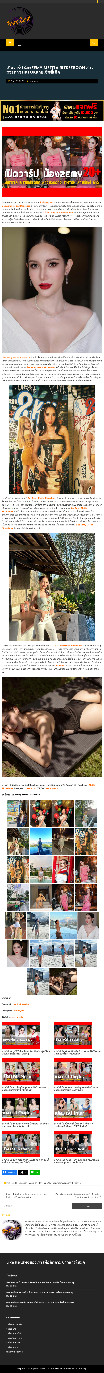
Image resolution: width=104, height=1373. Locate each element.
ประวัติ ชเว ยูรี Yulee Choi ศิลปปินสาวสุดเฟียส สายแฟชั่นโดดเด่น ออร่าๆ (26, 1052)
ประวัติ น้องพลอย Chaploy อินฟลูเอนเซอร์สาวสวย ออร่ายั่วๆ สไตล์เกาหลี (26, 1124)
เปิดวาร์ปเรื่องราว (72, 1182)
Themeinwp (81, 1369)
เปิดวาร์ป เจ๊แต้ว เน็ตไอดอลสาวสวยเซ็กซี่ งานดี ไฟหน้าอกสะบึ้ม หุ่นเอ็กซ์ (77, 1196)
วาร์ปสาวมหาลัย (42, 1182)
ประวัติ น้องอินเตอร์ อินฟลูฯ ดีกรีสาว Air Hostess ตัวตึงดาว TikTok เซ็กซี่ (74, 1124)
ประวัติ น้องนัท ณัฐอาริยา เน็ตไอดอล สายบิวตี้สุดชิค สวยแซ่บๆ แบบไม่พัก (25, 1161)
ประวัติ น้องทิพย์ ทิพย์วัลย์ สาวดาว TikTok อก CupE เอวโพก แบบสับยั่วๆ (77, 1052)
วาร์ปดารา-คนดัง (25, 1182)
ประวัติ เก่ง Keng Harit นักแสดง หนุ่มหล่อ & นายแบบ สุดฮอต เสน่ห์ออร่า (76, 1161)
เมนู (20, 45)
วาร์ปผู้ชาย (11, 1329)
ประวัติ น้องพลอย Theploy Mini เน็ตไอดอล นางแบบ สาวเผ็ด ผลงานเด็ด (76, 1088)
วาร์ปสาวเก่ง (57, 1182)
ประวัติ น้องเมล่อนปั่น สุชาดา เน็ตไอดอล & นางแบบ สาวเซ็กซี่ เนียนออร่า (24, 1088)
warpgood (33, 81)
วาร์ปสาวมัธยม (13, 1342)
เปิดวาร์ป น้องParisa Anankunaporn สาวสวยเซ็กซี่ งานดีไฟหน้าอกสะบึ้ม (26, 1196)
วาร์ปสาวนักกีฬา (14, 1333)
